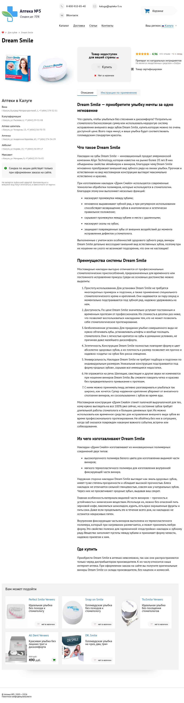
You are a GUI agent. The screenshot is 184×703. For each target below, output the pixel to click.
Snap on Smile (94, 599)
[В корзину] (54, 660)
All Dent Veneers (39, 635)
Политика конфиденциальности (17, 696)
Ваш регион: (159, 25)
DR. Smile (91, 635)
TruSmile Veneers (152, 599)
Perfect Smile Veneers (42, 599)
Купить (31, 218)
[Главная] (3, 32)
